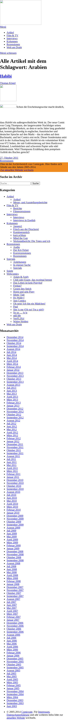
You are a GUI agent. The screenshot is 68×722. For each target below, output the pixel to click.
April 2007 (12, 611)
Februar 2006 (14, 652)
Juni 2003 (12, 706)
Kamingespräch (21, 232)
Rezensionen (13, 44)
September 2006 (15, 631)
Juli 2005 (11, 673)
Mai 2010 (12, 500)
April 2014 (12, 361)
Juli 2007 (11, 602)
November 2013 (15, 375)
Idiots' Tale (19, 294)
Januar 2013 (13, 405)
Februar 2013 (14, 402)
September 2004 (15, 694)
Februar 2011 (13, 474)
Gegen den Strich (22, 288)
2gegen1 (17, 226)
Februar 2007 (14, 617)
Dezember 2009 (15, 515)
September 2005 (15, 667)
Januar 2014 (13, 370)
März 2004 (12, 697)
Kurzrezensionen (22, 253)
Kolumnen (12, 41)
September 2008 (15, 560)
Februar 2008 (14, 581)
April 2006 (12, 646)
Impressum (44, 711)
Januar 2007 (13, 620)
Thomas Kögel (8, 83)
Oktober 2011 (14, 450)
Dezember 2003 (15, 700)
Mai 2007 (12, 608)
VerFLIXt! (18, 318)
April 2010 (12, 503)
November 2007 (15, 590)
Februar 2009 (14, 545)
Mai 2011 (12, 465)
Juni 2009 (12, 533)
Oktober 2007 (14, 593)
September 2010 (15, 489)
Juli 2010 (11, 495)
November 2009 (15, 518)
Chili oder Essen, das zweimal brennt (32, 279)
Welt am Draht (14, 47)
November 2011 (15, 447)
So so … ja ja (20, 312)
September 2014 (15, 346)
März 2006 (12, 649)
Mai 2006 (12, 643)
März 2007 (12, 614)
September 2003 (15, 703)
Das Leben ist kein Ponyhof (27, 282)
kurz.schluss (19, 235)
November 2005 (15, 661)
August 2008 (13, 563)
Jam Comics (19, 300)
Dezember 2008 (15, 551)
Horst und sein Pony (23, 291)
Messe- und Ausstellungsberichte (30, 202)
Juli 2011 (11, 459)
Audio (16, 247)
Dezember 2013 (15, 372)
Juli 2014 (11, 352)
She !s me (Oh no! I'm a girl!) (28, 309)
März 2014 (12, 364)
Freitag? (17, 285)
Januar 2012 (13, 441)
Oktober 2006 (14, 628)
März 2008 (12, 578)
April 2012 (12, 432)
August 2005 (13, 670)
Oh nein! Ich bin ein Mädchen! (29, 303)
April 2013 (12, 396)
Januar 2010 (13, 512)
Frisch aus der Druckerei (26, 229)
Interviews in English (24, 220)
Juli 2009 (11, 530)
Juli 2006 (11, 637)
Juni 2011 (12, 462)
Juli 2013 (11, 387)
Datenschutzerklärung (18, 714)
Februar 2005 (14, 685)
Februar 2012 (14, 438)
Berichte (17, 208)
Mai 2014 (12, 358)
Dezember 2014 (15, 337)
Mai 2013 (12, 393)
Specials (11, 259)
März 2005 (12, 682)
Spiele (10, 270)
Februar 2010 (14, 509)
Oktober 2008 (14, 557)
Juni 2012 (12, 426)
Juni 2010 (12, 497)
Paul (15, 306)
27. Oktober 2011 (9, 157)
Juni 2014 (12, 355)
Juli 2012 (11, 423)
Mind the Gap (20, 238)
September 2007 (15, 596)
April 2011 (12, 468)
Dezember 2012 (15, 408)
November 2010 (15, 483)
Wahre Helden (20, 321)
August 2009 (13, 527)
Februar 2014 (14, 367)
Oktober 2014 (14, 343)
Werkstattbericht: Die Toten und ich (31, 241)
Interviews (12, 38)
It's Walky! (18, 297)
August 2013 (13, 384)
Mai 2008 (12, 572)
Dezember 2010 (15, 480)
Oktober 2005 (14, 664)
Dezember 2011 (15, 444)
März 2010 (12, 506)
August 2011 (13, 456)
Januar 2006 (13, 655)
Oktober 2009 (14, 521)
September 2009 (15, 524)
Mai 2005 (12, 676)
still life (17, 315)
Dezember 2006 (15, 622)
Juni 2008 (12, 569)
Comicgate (27, 711)
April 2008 (12, 575)
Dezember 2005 (15, 658)
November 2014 (15, 340)
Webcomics (13, 273)
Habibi (6, 76)
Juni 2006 (12, 640)
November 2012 (15, 411)
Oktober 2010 (14, 486)
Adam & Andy (21, 276)
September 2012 (15, 417)
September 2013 (15, 381)
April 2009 (12, 539)
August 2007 (13, 599)
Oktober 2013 (14, 378)
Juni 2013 (12, 390)
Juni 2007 (12, 605)
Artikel (10, 32)
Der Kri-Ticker (21, 250)
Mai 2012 (12, 429)
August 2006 (13, 634)
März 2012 (12, 435)
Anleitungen (19, 262)
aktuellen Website (16, 717)
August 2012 (13, 420)
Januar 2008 (13, 584)
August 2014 (13, 349)
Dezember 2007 (15, 587)
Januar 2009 (13, 548)
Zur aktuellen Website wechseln (17, 170)
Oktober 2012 (14, 414)
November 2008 (15, 554)
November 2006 (15, 625)
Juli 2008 (11, 566)
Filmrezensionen (21, 211)
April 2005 (12, 679)
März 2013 (12, 399)
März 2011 (12, 471)
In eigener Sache (22, 265)
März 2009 (12, 542)
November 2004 (15, 691)
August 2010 (13, 492)
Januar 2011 (13, 477)
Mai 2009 (12, 536)
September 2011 (15, 453)
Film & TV (12, 35)
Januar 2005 (13, 688)
